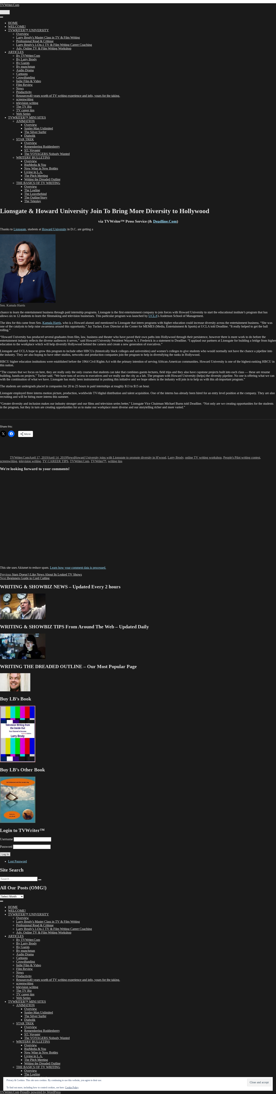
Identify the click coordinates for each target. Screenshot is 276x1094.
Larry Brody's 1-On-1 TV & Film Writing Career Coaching (54, 44)
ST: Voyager (32, 150)
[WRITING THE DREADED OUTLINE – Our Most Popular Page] (15, 690)
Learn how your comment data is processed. (78, 567)
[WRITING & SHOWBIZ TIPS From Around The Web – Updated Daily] (22, 658)
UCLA (153, 316)
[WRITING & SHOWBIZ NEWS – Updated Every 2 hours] (22, 618)
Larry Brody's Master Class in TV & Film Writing (48, 37)
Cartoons (22, 74)
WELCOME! (17, 26)
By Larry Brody (26, 59)
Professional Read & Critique (35, 41)
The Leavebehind (35, 194)
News (20, 88)
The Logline (32, 190)
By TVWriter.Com (28, 55)
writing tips (115, 461)
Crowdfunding (25, 77)
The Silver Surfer (35, 132)
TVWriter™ (98, 461)
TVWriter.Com (9, 5)
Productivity (24, 92)
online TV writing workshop (203, 457)
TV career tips (25, 110)
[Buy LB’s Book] (17, 761)
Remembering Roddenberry (42, 146)
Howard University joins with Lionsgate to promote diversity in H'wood (120, 457)
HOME (13, 23)
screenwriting (24, 99)
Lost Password (17, 861)
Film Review (24, 84)
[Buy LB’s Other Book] (17, 821)
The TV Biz (24, 106)
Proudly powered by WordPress (40, 1092)
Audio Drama (25, 70)
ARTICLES (16, 52)
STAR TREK (25, 139)
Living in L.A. (33, 172)
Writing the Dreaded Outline (42, 179)
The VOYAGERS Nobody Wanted (47, 154)
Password (6, 846)
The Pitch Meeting (36, 175)
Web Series (23, 114)
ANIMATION (25, 121)
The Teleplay (32, 201)
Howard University (54, 229)
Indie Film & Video (28, 81)
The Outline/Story (35, 197)
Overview (22, 34)
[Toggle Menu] (1, 17)
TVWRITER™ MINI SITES (27, 117)
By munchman (25, 66)
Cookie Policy (72, 1087)
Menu (5, 12)
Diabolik (29, 135)
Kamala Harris (51, 322)
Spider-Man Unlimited (38, 128)
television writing (27, 103)
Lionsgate (20, 229)
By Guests (22, 63)
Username (6, 839)
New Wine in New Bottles (41, 168)
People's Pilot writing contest (241, 457)
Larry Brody (175, 457)
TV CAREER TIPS (55, 461)
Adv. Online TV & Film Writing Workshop (43, 48)
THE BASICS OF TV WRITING (38, 183)
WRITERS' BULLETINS (33, 157)
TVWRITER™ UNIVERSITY (28, 30)
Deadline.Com (165, 221)
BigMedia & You (35, 164)
